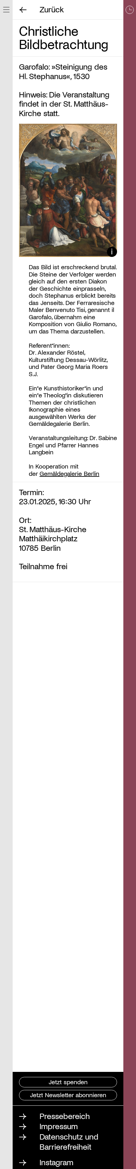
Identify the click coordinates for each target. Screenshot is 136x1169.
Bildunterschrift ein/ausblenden (112, 252)
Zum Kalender (129, 584)
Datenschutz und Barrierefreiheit (69, 1141)
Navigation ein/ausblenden (6, 9)
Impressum (59, 1126)
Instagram (56, 1162)
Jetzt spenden (68, 1081)
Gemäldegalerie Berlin (69, 473)
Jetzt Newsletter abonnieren (68, 1094)
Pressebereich (65, 1116)
